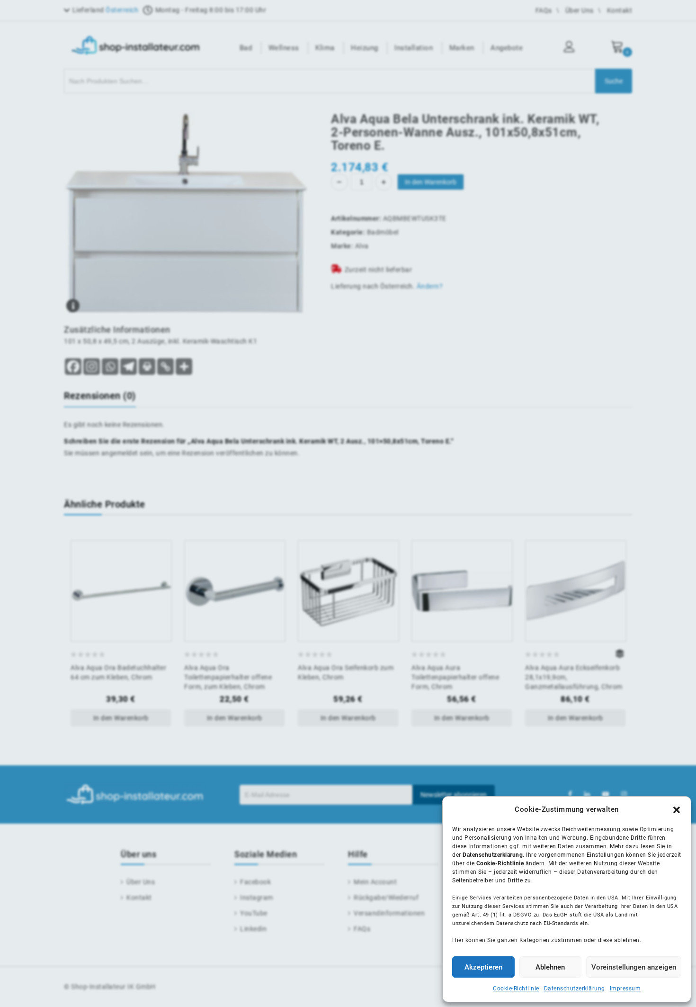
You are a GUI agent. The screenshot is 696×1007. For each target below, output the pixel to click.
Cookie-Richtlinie (516, 988)
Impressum (625, 988)
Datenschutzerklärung (574, 988)
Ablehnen (550, 967)
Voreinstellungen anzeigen (633, 967)
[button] (676, 810)
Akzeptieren (483, 967)
